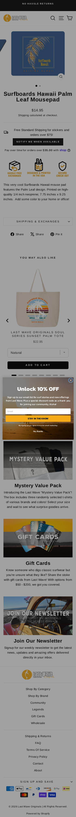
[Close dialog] (71, 380)
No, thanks (38, 431)
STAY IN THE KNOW (38, 418)
